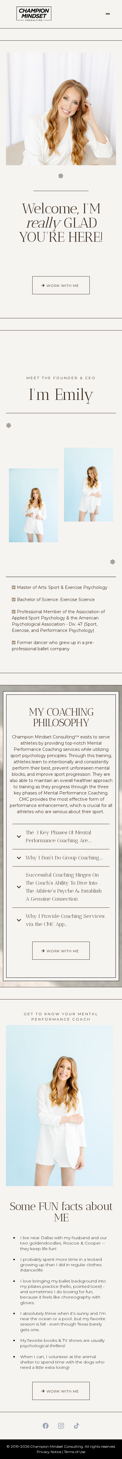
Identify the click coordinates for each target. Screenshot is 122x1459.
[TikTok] (76, 1425)
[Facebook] (45, 1425)
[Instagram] (61, 1425)
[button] (108, 14)
